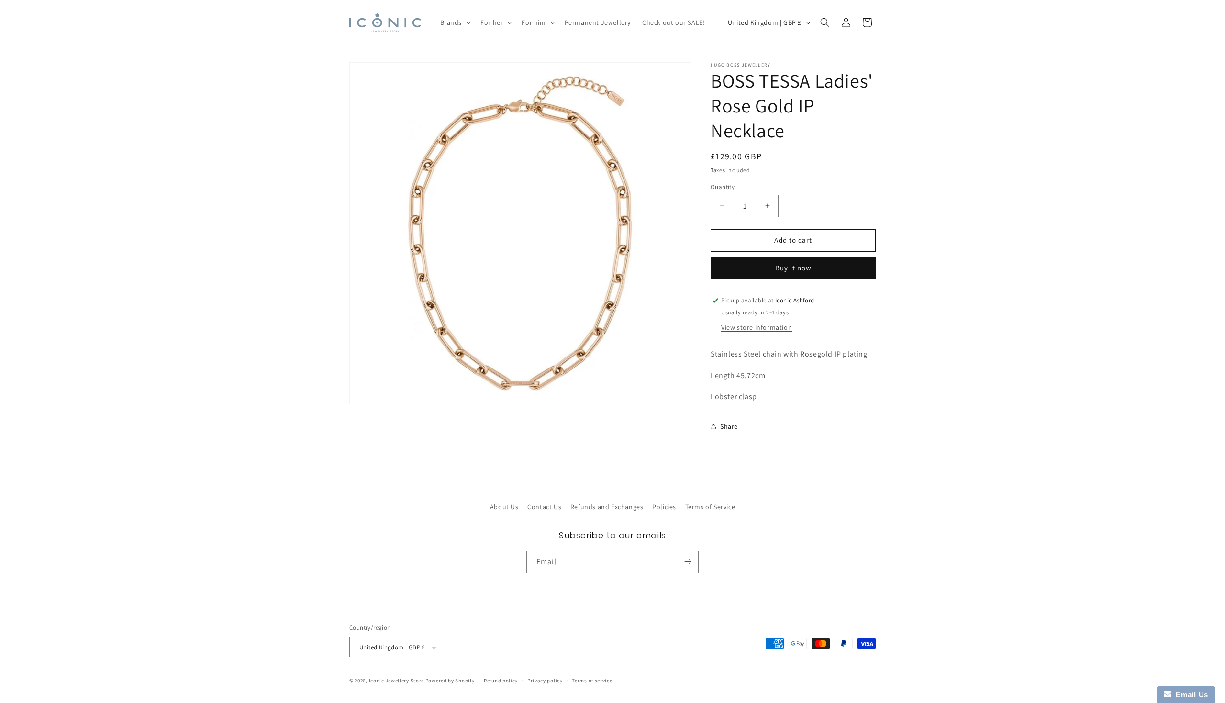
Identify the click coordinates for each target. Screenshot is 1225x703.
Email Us (1189, 695)
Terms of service (592, 680)
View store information (756, 327)
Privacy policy (545, 680)
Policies (664, 506)
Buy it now (793, 267)
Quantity (723, 187)
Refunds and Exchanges (607, 506)
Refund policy (501, 680)
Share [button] (729, 426)
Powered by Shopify (450, 681)
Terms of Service (710, 506)
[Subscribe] (687, 561)
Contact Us (544, 506)
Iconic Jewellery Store (396, 681)
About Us (504, 506)
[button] (454, 22)
